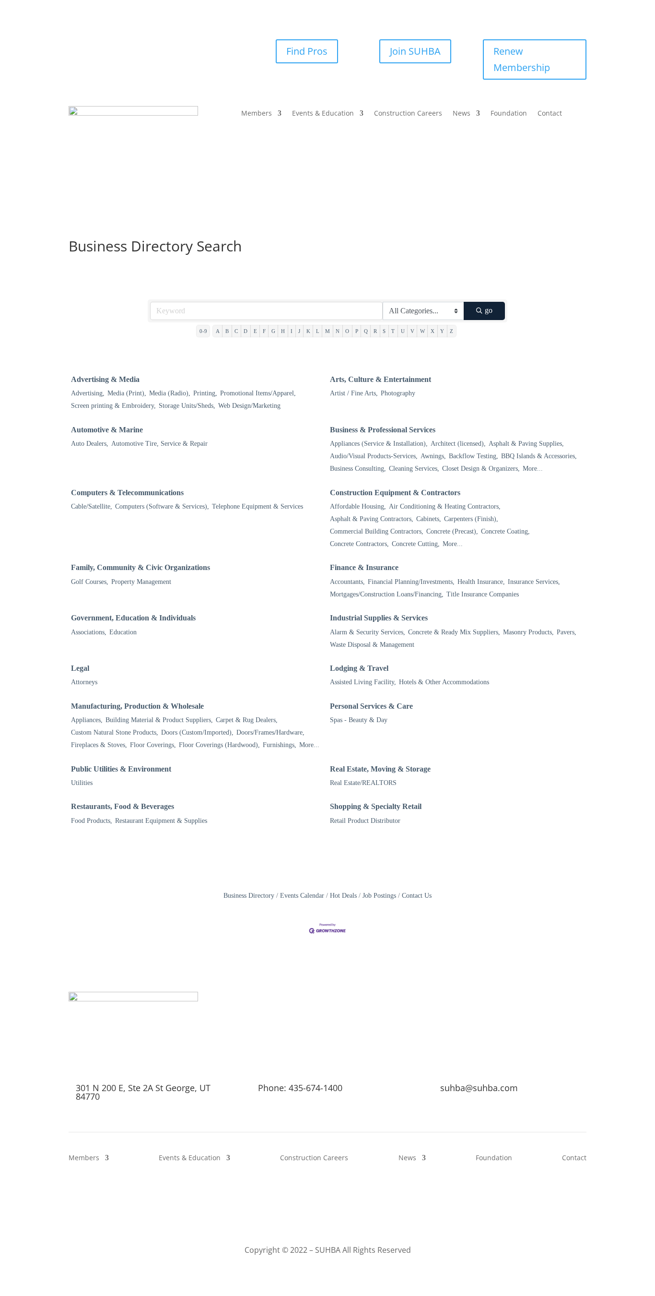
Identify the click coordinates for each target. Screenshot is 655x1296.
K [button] (308, 331)
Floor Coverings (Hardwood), (219, 745)
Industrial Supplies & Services (379, 618)
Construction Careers (408, 114)
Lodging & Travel (359, 668)
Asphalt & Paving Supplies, (526, 443)
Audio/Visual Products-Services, (374, 456)
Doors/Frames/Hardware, (270, 732)
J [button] (299, 331)
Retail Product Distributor (365, 820)
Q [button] (366, 331)
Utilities (82, 782)
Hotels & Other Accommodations (444, 682)
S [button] (384, 331)
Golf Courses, (89, 581)
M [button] (327, 331)
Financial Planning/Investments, (411, 581)
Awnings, (433, 456)
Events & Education (323, 114)
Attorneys (84, 682)
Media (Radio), (169, 393)
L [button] (317, 331)
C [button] (236, 331)
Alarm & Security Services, (367, 632)
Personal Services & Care (371, 706)
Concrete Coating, (505, 531)
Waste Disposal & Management (372, 644)
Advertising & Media (105, 379)
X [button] (432, 331)
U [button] (403, 331)
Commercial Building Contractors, (376, 531)
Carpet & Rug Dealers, (247, 720)
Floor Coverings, (153, 745)
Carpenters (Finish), (471, 519)
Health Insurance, (481, 581)
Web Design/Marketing (249, 405)
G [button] (273, 331)
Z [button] (451, 331)
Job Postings (379, 895)
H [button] (283, 331)
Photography (398, 393)
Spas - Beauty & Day (358, 720)
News (461, 114)
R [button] (375, 331)
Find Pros (307, 51)
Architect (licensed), (458, 443)
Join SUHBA (415, 51)
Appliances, (87, 720)
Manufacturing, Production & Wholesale (137, 706)
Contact (550, 114)
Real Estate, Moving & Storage (380, 769)
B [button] (227, 331)
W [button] (422, 331)
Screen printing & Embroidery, (113, 405)
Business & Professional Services (382, 430)
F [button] (264, 331)
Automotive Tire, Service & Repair (159, 443)
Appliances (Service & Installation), (379, 443)
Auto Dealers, (89, 443)
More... (533, 468)
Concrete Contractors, (359, 543)
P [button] (356, 331)
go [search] (488, 310)
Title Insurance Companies (482, 594)
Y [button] (442, 331)
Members (256, 114)
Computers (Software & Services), (162, 506)
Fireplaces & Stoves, (99, 745)
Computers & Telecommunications (127, 492)
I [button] (291, 331)
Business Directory (248, 895)
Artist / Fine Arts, (354, 393)
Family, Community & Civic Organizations (140, 567)
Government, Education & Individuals (133, 618)
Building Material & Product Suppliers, (159, 720)
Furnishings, (279, 745)
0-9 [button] (203, 331)
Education (123, 632)
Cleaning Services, (414, 468)
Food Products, (91, 820)
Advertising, (88, 393)
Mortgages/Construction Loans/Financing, (387, 594)
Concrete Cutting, (416, 543)
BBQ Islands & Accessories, (539, 456)
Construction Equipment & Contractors (395, 492)
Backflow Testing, (473, 456)
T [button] (393, 331)
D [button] (245, 331)
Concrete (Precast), (452, 531)
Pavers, (566, 632)
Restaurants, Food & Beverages (122, 806)
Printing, (205, 393)
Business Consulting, (358, 468)
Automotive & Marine (107, 430)
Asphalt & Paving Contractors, (371, 519)
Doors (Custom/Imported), (197, 732)
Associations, (88, 632)
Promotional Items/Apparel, (258, 393)
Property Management (141, 581)
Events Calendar (302, 895)
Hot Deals (343, 895)
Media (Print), (126, 393)
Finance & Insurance (364, 567)
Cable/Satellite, (91, 506)
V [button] (412, 331)
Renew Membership (521, 59)
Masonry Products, (528, 632)
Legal (80, 668)
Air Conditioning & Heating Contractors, (445, 506)
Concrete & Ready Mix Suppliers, (454, 632)
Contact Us (417, 895)
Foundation (509, 114)
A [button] (218, 331)
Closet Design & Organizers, (481, 468)
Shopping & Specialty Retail (375, 806)
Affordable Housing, (358, 506)
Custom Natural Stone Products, (114, 732)
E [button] (255, 331)
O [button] (347, 331)
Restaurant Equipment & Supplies (161, 820)
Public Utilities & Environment (121, 769)
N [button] (337, 331)
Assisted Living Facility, (363, 682)
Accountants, (347, 581)
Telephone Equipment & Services (257, 506)
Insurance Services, (534, 581)
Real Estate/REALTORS (363, 782)
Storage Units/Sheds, (187, 405)
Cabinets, (428, 519)
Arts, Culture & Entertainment (380, 379)
